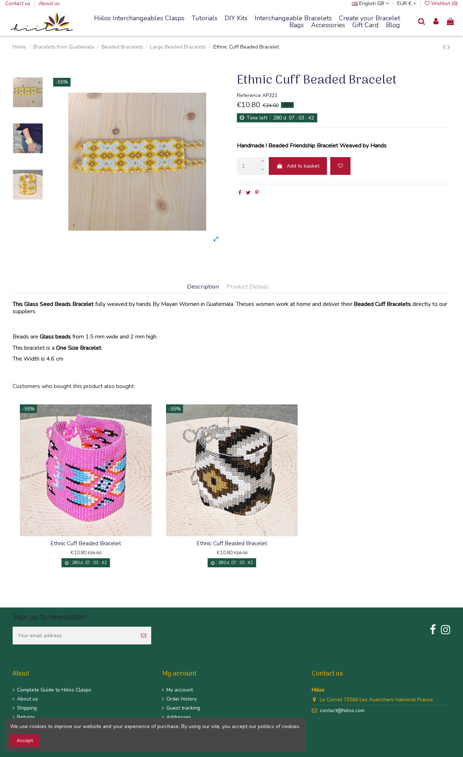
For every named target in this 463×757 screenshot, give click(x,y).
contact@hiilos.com (342, 710)
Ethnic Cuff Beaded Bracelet (85, 543)
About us (49, 3)
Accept (25, 740)
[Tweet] (248, 192)
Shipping (27, 708)
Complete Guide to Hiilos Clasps (54, 689)
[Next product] (448, 47)
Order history (181, 698)
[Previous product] (445, 47)
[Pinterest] (257, 192)
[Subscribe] (143, 635)
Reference (249, 95)
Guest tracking (183, 708)
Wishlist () (444, 3)
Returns (26, 717)
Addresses (178, 717)
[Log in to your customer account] (436, 22)
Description (203, 287)
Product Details (247, 287)
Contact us (18, 3)
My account (179, 689)
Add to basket (303, 166)
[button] (293, 18)
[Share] (239, 192)
